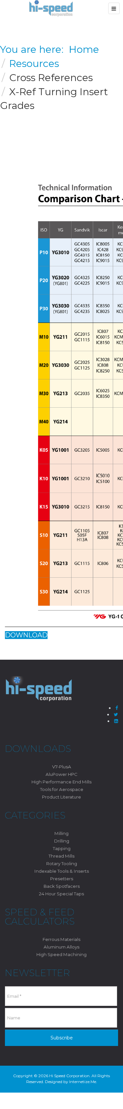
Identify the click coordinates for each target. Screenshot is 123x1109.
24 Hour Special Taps (61, 893)
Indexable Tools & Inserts (61, 871)
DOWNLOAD (26, 635)
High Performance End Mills (61, 781)
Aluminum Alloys (61, 946)
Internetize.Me (82, 1081)
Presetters (61, 878)
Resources (34, 63)
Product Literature (61, 797)
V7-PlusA (61, 766)
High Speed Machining (61, 954)
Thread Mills (61, 856)
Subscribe (62, 1038)
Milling (61, 833)
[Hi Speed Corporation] (51, 8)
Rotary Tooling (61, 863)
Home (84, 49)
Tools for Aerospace (61, 789)
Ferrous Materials (61, 939)
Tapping (62, 848)
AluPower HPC (61, 774)
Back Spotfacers (62, 886)
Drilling (61, 840)
